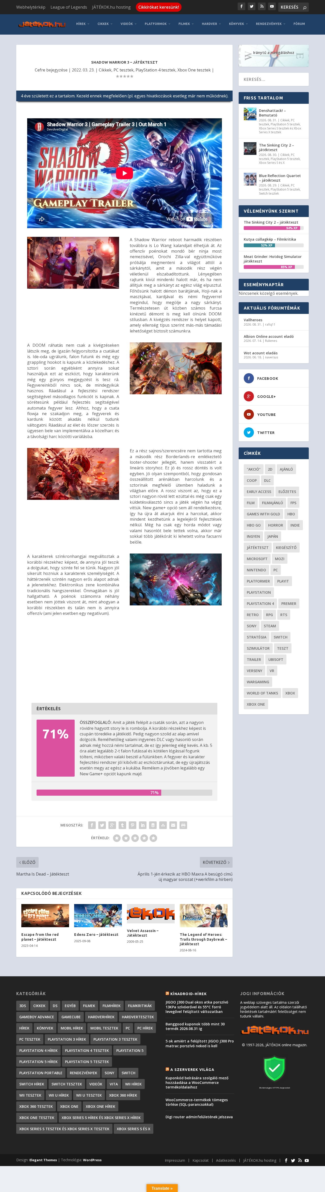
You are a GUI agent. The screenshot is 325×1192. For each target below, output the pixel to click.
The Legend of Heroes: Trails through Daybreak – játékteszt (203, 939)
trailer (254, 659)
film (251, 502)
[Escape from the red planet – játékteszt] (45, 915)
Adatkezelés (226, 1160)
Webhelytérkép (30, 7)
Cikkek (103, 23)
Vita (114, 1084)
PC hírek (145, 1028)
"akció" (254, 469)
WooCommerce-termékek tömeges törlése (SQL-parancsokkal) (197, 1102)
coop (252, 480)
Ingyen (253, 536)
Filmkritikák (140, 1005)
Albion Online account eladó (269, 336)
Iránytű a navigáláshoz (273, 52)
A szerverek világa (192, 1070)
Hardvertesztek (138, 1016)
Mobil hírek (72, 1028)
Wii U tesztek (89, 1095)
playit (283, 581)
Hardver (209, 23)
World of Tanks (262, 693)
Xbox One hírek (100, 1106)
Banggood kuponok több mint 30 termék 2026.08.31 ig (195, 1026)
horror (275, 525)
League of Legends (69, 7)
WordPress (92, 1160)
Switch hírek (31, 1084)
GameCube (71, 1016)
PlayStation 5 (129, 1050)
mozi (279, 558)
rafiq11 (270, 324)
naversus (271, 357)
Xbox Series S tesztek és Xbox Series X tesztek (280, 130)
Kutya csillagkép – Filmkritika (270, 239)
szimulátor (258, 648)
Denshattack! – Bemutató (272, 113)
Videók (127, 23)
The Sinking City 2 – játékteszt (276, 147)
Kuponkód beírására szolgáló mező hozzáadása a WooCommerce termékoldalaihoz (197, 1082)
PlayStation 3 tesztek (115, 1039)
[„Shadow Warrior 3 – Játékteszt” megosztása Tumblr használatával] (122, 825)
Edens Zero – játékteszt (96, 935)
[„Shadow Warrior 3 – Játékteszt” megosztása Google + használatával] (112, 825)
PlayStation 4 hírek (38, 1050)
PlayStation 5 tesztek (285, 124)
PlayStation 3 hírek (67, 1039)
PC (275, 570)
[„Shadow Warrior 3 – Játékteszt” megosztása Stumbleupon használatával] (163, 825)
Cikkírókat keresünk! (158, 7)
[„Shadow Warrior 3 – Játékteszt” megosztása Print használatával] (183, 825)
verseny (254, 670)
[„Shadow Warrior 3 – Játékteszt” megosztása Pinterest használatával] (132, 825)
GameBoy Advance (36, 1016)
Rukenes (271, 341)
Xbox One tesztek (194, 70)
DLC (267, 480)
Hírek (81, 23)
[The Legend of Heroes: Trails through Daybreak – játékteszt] (204, 915)
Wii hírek (133, 1084)
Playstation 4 (260, 603)
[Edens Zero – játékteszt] (98, 915)
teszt (282, 648)
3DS (22, 1005)
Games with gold (263, 514)
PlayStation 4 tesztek (155, 70)
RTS (283, 614)
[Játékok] (274, 1034)
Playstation (259, 592)
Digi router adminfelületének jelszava (199, 1116)
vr (272, 670)
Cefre (40, 70)
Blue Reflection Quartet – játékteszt (280, 178)
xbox (290, 693)
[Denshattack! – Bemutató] (250, 114)
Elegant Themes (43, 1160)
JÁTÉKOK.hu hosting (111, 7)
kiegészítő (286, 547)
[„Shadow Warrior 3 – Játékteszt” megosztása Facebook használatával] (92, 825)
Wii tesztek (30, 1095)
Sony (251, 625)
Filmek (184, 23)
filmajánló (272, 502)
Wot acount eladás (261, 353)
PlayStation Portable (40, 1072)
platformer (258, 581)
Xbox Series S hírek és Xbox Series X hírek (101, 1117)
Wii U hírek (59, 1095)
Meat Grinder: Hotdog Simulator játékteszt (273, 259)
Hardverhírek (101, 1016)
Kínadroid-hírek (188, 994)
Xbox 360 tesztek (36, 1106)
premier (288, 603)
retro (253, 614)
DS (55, 1005)
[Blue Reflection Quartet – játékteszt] (250, 179)
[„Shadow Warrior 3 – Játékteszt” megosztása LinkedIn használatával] (143, 825)
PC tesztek (123, 70)
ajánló (286, 469)
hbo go (254, 525)
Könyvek (236, 23)
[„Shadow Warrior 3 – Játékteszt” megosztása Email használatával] (173, 825)
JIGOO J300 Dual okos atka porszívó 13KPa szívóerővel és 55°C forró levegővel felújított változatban (197, 1007)
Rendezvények (269, 23)
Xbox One (256, 704)
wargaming (258, 681)
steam (270, 625)
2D (270, 469)
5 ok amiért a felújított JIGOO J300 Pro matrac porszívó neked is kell (200, 1043)
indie (295, 525)
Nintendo (256, 570)
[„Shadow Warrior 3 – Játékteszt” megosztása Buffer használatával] (153, 825)
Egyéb (70, 1005)
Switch (280, 637)
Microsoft (257, 558)
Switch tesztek (269, 193)
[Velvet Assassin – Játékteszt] (151, 913)
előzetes (287, 491)
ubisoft (275, 659)
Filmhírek (112, 1005)
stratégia (256, 637)
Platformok (156, 23)
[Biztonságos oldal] (274, 1082)
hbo (291, 514)
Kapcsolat (200, 1160)
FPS (293, 502)
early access (259, 491)
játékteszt (258, 547)
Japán (272, 536)
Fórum (299, 23)
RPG (269, 614)
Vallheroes (253, 319)
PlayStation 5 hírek (38, 1061)
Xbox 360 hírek (123, 1095)
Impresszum (175, 1160)
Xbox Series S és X (272, 163)
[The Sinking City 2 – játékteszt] (250, 148)
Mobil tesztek (104, 1028)
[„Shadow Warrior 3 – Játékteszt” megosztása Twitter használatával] (102, 825)
